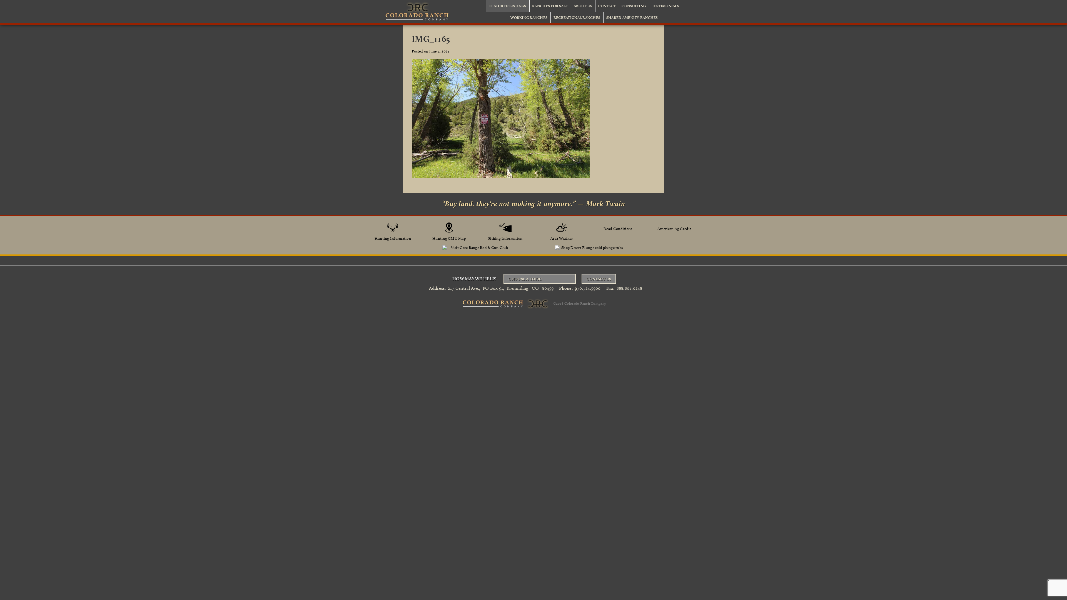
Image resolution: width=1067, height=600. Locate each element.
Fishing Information (505, 238)
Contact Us (599, 279)
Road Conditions (618, 228)
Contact (607, 6)
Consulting (634, 6)
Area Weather (561, 238)
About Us (583, 6)
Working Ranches (528, 17)
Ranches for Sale (550, 6)
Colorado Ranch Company (585, 303)
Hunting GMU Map (449, 238)
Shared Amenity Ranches (632, 17)
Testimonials (665, 6)
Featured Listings (507, 6)
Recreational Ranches (577, 17)
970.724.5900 (587, 288)
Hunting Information (393, 238)
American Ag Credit (674, 228)
